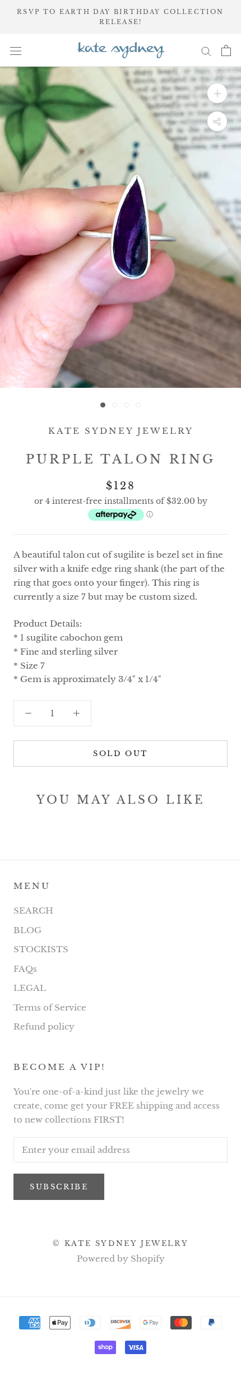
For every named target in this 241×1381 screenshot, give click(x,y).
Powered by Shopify (121, 1258)
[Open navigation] (15, 50)
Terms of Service (49, 1007)
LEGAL (29, 988)
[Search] (206, 50)
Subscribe (59, 1187)
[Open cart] (226, 50)
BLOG (27, 930)
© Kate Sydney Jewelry (121, 1243)
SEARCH (33, 910)
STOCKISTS (40, 949)
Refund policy (44, 1026)
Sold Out (120, 753)
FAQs (25, 968)
